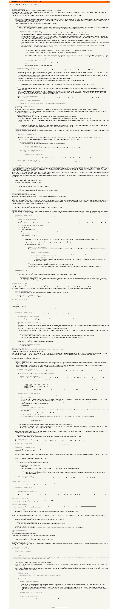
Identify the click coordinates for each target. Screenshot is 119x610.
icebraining (23, 82)
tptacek (19, 219)
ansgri (13, 199)
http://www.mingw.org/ (36, 286)
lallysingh (13, 348)
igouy (26, 60)
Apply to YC (67, 604)
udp (15, 443)
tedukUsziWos (21, 68)
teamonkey (17, 456)
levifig (13, 304)
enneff (22, 592)
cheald (16, 361)
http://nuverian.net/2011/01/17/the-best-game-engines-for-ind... (30, 351)
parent (27, 18)
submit (40, 1)
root (29, 26)
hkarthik (16, 526)
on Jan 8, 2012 (22, 5)
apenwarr (17, 560)
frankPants (14, 9)
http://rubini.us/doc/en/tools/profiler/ (88, 506)
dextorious (27, 154)
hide (26, 5)
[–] (25, 9)
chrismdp (17, 5)
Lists (54, 604)
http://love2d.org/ (32, 450)
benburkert (14, 504)
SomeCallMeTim (21, 316)
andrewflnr (17, 291)
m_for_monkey (21, 189)
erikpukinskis (17, 129)
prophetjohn (20, 522)
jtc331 (19, 96)
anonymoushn (18, 447)
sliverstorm (20, 100)
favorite (30, 5)
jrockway (13, 165)
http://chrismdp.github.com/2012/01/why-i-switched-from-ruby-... (26, 501)
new (19, 1)
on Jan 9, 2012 (31, 48)
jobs (37, 1)
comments (26, 1)
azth (22, 596)
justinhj (13, 299)
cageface (30, 247)
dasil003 (19, 87)
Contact (71, 604)
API (56, 604)
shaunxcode (17, 268)
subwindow (14, 513)
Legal (63, 604)
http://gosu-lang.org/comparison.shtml (39, 462)
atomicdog (17, 179)
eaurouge (20, 115)
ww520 (19, 160)
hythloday (23, 397)
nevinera (13, 193)
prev (40, 60)
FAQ (52, 604)
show (34, 1)
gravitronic (14, 283)
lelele (16, 206)
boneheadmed (14, 210)
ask (31, 1)
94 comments (35, 5)
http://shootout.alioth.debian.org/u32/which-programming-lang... (39, 65)
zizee (19, 134)
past (22, 1)
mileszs (19, 26)
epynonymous (14, 542)
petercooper (20, 422)
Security (59, 604)
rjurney (13, 555)
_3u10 (22, 233)
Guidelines (48, 604)
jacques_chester (24, 407)
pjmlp (29, 263)
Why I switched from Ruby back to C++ (20, 4)
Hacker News (15, 1)
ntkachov (20, 369)
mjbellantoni (14, 481)
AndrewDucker (21, 184)
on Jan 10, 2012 (20, 206)
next (24, 9)
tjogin (16, 452)
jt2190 (13, 530)
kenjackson (17, 18)
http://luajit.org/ (26, 405)
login (108, 1)
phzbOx (13, 547)
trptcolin (19, 461)
